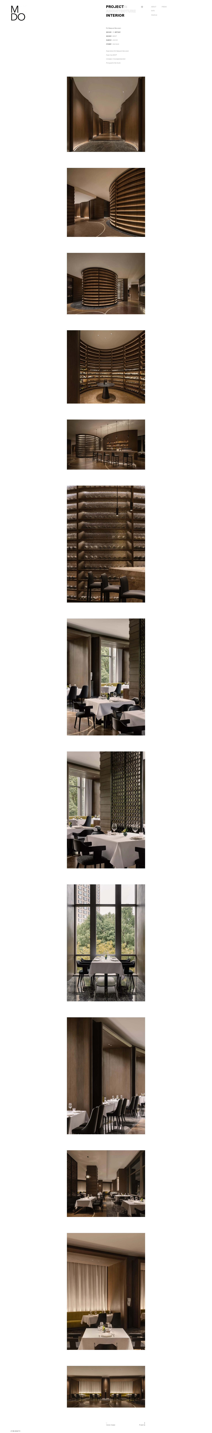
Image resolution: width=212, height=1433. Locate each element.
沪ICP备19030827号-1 (16, 1431)
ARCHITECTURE (121, 11)
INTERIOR (115, 15)
